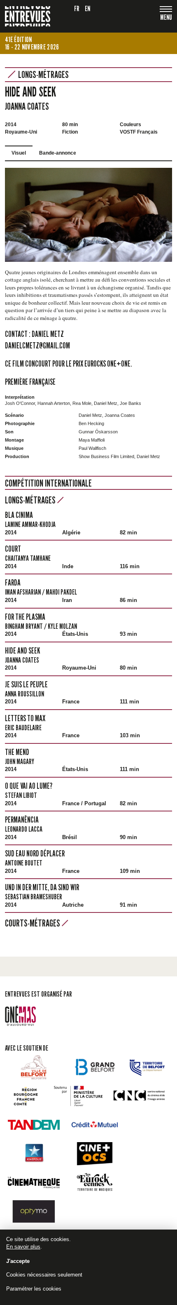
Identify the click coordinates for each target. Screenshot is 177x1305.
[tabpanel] (88, 215)
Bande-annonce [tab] (57, 153)
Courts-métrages (33, 923)
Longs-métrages (43, 75)
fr (77, 8)
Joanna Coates (27, 106)
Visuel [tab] (19, 153)
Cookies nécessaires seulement (44, 1275)
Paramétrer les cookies (33, 1289)
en (88, 8)
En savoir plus (23, 1247)
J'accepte (18, 1261)
